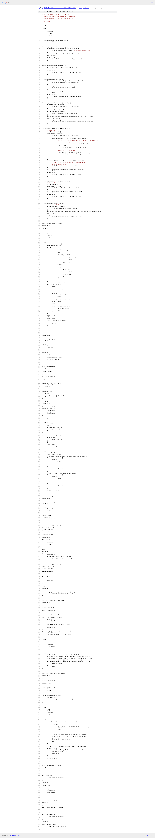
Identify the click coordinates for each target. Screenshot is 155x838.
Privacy (14, 835)
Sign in (151, 2)
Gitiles (9, 835)
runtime (86, 8)
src (80, 8)
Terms (18, 835)
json (152, 835)
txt (148, 835)
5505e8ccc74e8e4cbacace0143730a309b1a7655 (60, 8)
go (39, 8)
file (71, 12)
